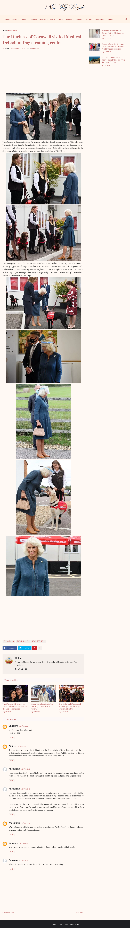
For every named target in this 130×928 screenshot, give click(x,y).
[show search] (124, 19)
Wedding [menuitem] (34, 19)
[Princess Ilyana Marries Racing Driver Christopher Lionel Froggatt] (94, 33)
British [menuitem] (14, 19)
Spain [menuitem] (60, 19)
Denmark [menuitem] (42, 19)
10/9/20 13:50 (23, 726)
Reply (11, 737)
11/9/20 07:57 (23, 843)
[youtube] (22, 669)
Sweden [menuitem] (24, 19)
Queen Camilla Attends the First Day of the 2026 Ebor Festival (42, 706)
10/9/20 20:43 (25, 789)
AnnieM (12, 746)
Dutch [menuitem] (52, 19)
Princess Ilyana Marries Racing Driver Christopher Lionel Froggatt (113, 33)
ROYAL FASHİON (38, 641)
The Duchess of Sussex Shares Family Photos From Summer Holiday (113, 59)
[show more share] (40, 648)
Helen (18, 658)
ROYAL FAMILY (22, 641)
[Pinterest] (34, 648)
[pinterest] (26, 669)
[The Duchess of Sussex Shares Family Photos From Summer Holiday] (94, 60)
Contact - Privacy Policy (59, 924)
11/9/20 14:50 (25, 860)
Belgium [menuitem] (79, 19)
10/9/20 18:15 (25, 769)
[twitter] (19, 669)
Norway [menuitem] (89, 19)
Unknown (13, 725)
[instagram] (15, 669)
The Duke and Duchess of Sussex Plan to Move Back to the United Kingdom (15, 706)
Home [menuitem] (7, 19)
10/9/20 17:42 (22, 746)
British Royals (12, 30)
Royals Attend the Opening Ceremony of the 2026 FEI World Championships (113, 46)
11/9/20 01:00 (26, 823)
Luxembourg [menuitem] (100, 19)
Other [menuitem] (110, 19)
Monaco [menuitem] (69, 19)
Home (5, 30)
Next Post (79, 912)
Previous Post (9, 912)
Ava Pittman (14, 822)
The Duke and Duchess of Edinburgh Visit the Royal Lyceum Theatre (70, 706)
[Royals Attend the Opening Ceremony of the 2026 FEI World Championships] (94, 47)
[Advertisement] (43, 71)
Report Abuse (74, 924)
